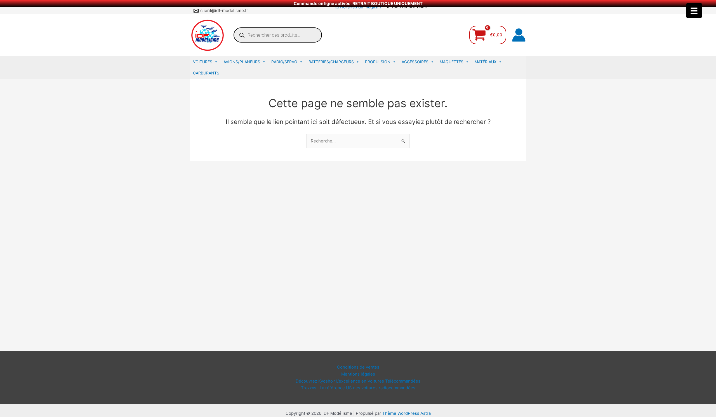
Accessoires (415, 61)
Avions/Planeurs (241, 61)
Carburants (206, 73)
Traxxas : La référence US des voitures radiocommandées (358, 387)
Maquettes (451, 61)
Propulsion (377, 61)
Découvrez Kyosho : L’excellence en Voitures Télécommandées (358, 381)
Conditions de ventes (358, 367)
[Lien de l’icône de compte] (519, 35)
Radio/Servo (284, 61)
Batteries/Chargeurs (331, 61)
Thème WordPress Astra (406, 413)
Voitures (202, 61)
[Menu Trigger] (694, 10)
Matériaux (485, 61)
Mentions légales (358, 374)
